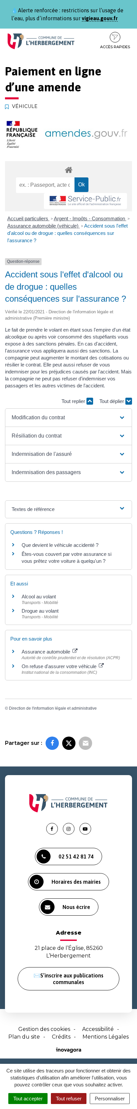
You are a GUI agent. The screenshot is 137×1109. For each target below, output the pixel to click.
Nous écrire (76, 907)
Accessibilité (98, 1029)
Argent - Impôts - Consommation (90, 218)
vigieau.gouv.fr (100, 18)
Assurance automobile (46, 652)
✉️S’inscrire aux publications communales (68, 978)
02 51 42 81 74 (76, 856)
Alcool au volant (39, 596)
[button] (68, 418)
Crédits (61, 1037)
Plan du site (24, 1037)
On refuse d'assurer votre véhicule (60, 666)
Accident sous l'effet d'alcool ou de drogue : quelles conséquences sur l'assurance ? (67, 233)
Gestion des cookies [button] (44, 1029)
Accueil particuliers (28, 218)
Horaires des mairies (76, 882)
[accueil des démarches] (68, 169)
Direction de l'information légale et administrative (53, 708)
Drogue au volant (40, 611)
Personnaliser (110, 1098)
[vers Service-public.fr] (85, 201)
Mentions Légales (105, 1037)
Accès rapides (115, 47)
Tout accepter (28, 1098)
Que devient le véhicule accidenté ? (60, 545)
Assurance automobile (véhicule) (43, 226)
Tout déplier (112, 401)
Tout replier (74, 401)
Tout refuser (68, 1098)
